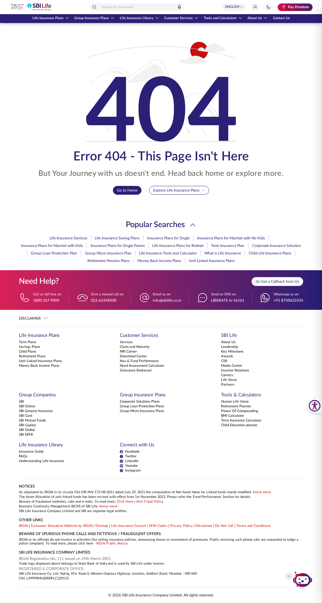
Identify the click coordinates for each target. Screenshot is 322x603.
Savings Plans (29, 347)
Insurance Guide (31, 451)
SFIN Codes (158, 526)
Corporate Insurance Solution (276, 246)
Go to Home (127, 190)
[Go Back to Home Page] (30, 7)
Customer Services (178, 18)
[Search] (94, 7)
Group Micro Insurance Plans (142, 411)
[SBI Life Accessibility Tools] (314, 405)
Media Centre (231, 365)
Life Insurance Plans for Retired (177, 246)
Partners (227, 384)
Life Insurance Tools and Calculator (168, 253)
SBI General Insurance (36, 411)
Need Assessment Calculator (142, 365)
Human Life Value (235, 401)
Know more (262, 492)
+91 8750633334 (288, 300)
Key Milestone (232, 351)
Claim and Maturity (135, 347)
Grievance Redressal (136, 370)
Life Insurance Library (136, 18)
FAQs (23, 456)
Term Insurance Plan (227, 246)
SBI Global (27, 430)
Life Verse (229, 380)
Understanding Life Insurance (41, 461)
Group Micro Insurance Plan (108, 253)
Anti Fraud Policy (150, 501)
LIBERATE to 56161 (227, 300)
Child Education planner (239, 425)
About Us (254, 18)
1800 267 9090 (46, 300)
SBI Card (25, 415)
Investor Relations (235, 370)
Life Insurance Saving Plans (117, 238)
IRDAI (23, 526)
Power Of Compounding (239, 411)
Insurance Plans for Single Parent (118, 246)
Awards (227, 356)
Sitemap (101, 526)
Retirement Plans (32, 356)
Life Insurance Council (128, 526)
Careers (227, 375)
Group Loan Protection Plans (142, 406)
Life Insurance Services (68, 238)
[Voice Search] (179, 7)
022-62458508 (103, 300)
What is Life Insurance (222, 253)
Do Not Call (224, 526)
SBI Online (27, 406)
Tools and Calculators (220, 18)
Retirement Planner (236, 406)
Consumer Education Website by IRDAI (61, 526)
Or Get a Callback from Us (277, 281)
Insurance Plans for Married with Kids (52, 246)
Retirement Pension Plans (108, 261)
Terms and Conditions (253, 526)
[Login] (255, 7)
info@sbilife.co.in (167, 300)
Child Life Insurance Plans (270, 253)
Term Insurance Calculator (241, 420)
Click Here (125, 501)
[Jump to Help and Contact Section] (268, 7)
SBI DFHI (26, 434)
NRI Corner (128, 351)
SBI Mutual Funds (32, 420)
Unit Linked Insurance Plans (212, 261)
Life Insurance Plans (48, 18)
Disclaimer (204, 526)
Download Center (133, 356)
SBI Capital (27, 425)
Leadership (229, 347)
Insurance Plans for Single (168, 238)
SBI (21, 401)
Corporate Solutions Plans (140, 401)
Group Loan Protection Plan (54, 253)
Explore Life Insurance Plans (176, 190)
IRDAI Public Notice (112, 543)
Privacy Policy (181, 526)
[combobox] (137, 7)
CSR (224, 361)
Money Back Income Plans (159, 261)
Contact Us (281, 18)
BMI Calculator (232, 415)
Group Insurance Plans (91, 18)
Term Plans (27, 342)
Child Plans (27, 351)
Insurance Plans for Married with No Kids (231, 238)
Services (126, 342)
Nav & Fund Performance (139, 361)
